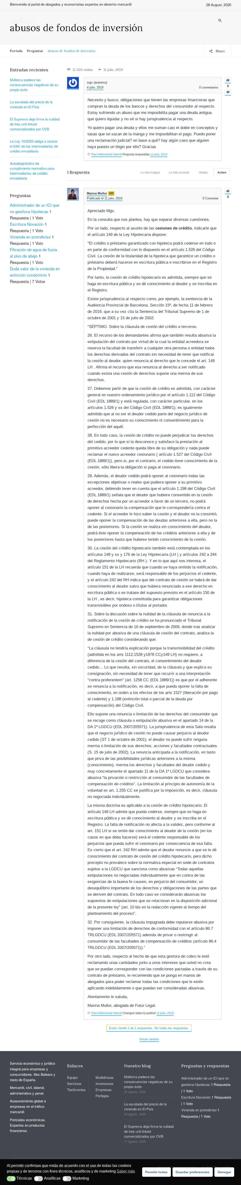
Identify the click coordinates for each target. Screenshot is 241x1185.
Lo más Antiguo (150, 172)
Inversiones (104, 1083)
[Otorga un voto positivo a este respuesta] (228, 191)
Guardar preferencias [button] (192, 1172)
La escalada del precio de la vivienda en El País (31, 104)
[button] (11, 1178)
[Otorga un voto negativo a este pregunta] (228, 92)
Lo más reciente (179, 172)
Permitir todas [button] (156, 1172)
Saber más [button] (126, 1171)
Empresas (104, 1089)
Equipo (72, 1077)
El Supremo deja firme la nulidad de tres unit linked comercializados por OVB (35, 124)
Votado (203, 172)
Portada (16, 51)
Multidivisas (105, 1077)
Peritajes (102, 1095)
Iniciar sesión (149, 1039)
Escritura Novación (27, 224)
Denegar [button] (224, 1172)
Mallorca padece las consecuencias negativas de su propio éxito (34, 84)
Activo (221, 172)
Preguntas (35, 51)
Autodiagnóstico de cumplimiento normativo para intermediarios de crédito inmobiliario (32, 171)
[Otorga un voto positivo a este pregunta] (228, 80)
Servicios (74, 1083)
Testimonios (76, 1089)
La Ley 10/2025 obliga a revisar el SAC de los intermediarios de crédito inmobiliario (34, 146)
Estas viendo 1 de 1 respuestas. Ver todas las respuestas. (149, 1028)
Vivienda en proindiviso (30, 237)
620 (111, 193)
